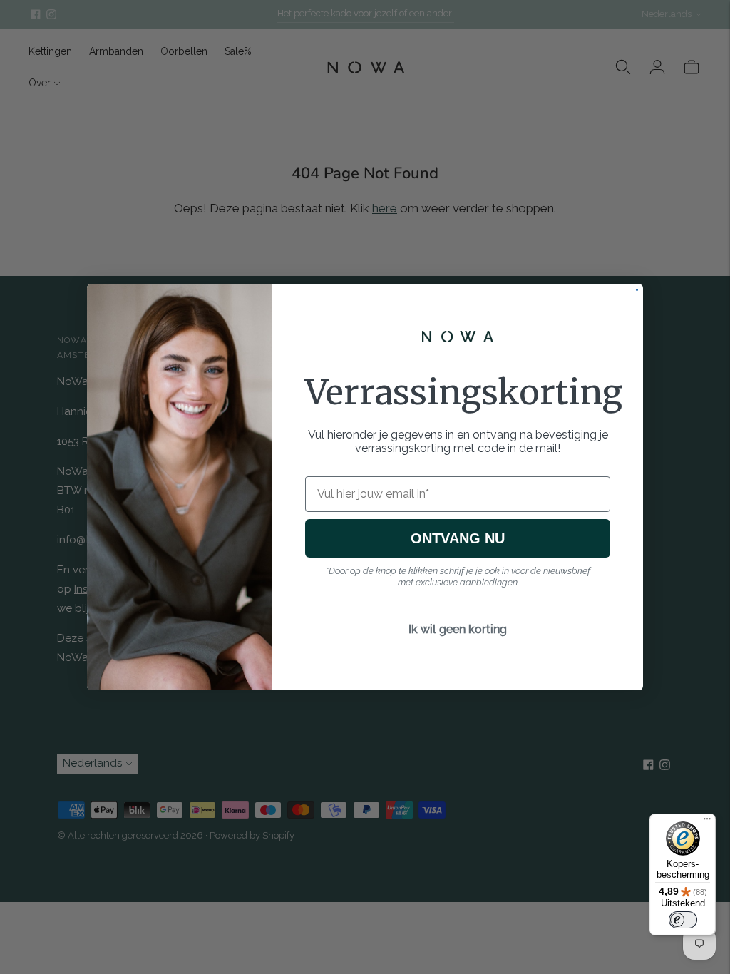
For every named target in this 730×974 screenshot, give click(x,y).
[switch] (683, 919)
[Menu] (707, 822)
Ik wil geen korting (457, 629)
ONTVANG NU (458, 538)
